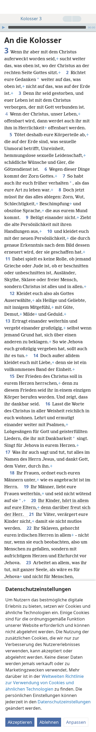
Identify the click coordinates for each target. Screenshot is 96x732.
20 (34, 500)
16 (48, 404)
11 (8, 259)
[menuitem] (8, 7)
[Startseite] (8, 7)
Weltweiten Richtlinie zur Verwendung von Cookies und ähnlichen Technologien (44, 682)
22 (30, 528)
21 (32, 514)
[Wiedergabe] (3, 27)
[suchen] (89, 7)
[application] (48, 27)
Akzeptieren (20, 722)
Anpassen (76, 722)
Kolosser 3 (31, 19)
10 (50, 231)
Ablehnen (49, 722)
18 (12, 473)
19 (27, 487)
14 (36, 355)
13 (8, 321)
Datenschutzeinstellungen (64, 702)
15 (12, 376)
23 (29, 563)
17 (8, 452)
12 (12, 293)
